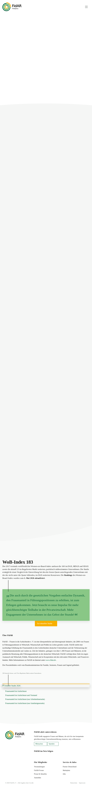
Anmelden (37, 778)
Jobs (64, 774)
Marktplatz (66, 770)
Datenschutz (73, 783)
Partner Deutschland (69, 767)
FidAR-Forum (39, 770)
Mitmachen (39, 744)
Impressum (82, 783)
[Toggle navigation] (86, 7)
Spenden (52, 744)
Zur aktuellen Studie (44, 623)
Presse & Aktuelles (40, 774)
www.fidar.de (51, 660)
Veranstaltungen (39, 767)
